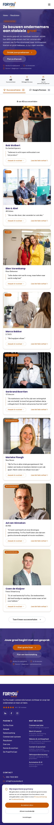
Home (5, 15)
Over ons (6, 744)
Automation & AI (35, 762)
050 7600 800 (12, 777)
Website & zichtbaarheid (39, 739)
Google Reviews (41, 90)
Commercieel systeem (12, 737)
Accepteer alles (27, 805)
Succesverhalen (15, 90)
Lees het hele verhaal (38, 160)
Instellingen (27, 817)
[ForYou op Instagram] (17, 713)
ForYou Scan (8, 725)
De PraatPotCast (10, 752)
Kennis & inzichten (10, 748)
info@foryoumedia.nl (14, 781)
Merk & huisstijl (35, 731)
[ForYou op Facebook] (11, 713)
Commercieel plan (36, 725)
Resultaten (7, 741)
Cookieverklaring (17, 799)
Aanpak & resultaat (15, 160)
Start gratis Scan (25, 647)
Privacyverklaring (40, 797)
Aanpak (6, 729)
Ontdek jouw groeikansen (18, 52)
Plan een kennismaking (27, 655)
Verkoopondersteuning (38, 755)
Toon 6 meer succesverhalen (25, 620)
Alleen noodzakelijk (27, 811)
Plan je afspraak (14, 59)
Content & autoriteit (37, 747)
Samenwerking (9, 733)
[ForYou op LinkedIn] (5, 713)
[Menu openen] (49, 4)
